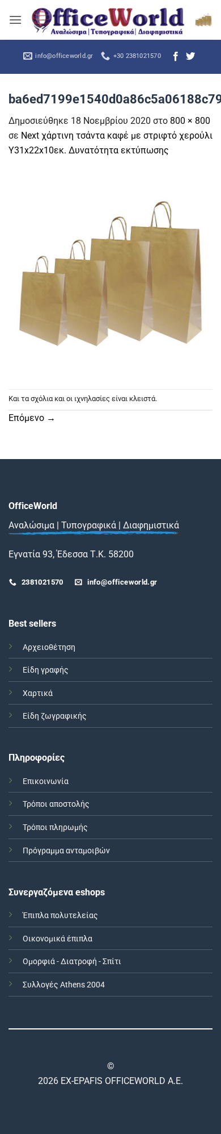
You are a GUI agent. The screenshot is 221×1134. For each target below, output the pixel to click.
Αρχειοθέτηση (49, 647)
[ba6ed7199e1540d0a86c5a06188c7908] (110, 272)
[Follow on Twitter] (190, 57)
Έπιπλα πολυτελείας (60, 915)
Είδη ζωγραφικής (55, 716)
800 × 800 (190, 120)
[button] (15, 20)
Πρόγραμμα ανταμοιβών (66, 851)
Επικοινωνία (46, 781)
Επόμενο (32, 417)
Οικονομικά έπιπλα (57, 939)
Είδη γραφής (46, 670)
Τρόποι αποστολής (56, 804)
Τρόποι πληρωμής (55, 827)
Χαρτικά (38, 693)
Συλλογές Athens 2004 (64, 985)
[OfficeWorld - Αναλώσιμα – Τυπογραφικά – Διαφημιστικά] (108, 20)
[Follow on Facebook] (175, 57)
